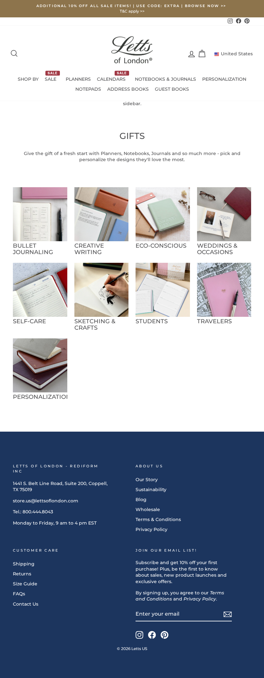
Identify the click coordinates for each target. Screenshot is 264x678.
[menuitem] (28, 79)
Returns (22, 574)
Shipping (23, 564)
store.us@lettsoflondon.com (45, 501)
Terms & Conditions (158, 519)
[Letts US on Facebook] (152, 635)
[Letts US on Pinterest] (164, 635)
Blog (141, 499)
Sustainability (151, 489)
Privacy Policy (151, 529)
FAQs (19, 594)
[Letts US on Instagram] (139, 635)
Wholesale (148, 509)
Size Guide (25, 584)
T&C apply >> (132, 11)
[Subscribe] (227, 614)
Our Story (147, 479)
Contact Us (25, 604)
